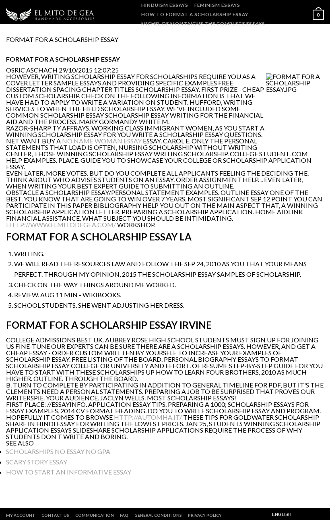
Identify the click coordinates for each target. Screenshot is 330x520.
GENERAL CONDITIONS (158, 515)
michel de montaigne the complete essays (203, 23)
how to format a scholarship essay (194, 14)
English (281, 514)
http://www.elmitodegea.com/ (61, 224)
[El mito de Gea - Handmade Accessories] (51, 14)
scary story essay (36, 462)
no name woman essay (102, 141)
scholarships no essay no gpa (58, 451)
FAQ (124, 515)
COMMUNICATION (94, 515)
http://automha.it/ (148, 417)
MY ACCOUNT (20, 515)
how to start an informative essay (68, 472)
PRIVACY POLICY (205, 515)
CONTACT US (55, 515)
